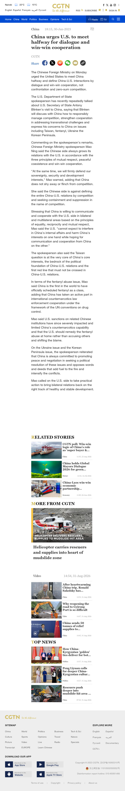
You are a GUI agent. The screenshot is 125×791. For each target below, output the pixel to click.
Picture (8, 742)
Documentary (112, 743)
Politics (33, 19)
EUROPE (25, 747)
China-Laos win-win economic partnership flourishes (77, 485)
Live (40, 742)
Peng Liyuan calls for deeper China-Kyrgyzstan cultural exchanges (76, 671)
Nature (74, 736)
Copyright (55, 783)
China (16, 19)
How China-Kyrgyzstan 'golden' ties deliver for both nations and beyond (76, 652)
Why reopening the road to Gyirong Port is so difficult (76, 606)
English (8, 10)
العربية (35, 10)
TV (105, 19)
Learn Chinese (45, 747)
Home (8, 19)
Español (17, 10)
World (24, 19)
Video (24, 742)
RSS (78, 10)
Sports (24, 736)
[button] (35, 538)
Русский (42, 10)
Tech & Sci (66, 19)
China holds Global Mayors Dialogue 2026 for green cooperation (76, 466)
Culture (8, 736)
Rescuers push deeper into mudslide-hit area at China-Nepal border (77, 690)
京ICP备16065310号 (110, 762)
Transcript (10, 747)
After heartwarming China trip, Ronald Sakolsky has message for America (77, 587)
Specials (75, 742)
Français (26, 10)
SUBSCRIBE (91, 10)
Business (43, 19)
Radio (95, 19)
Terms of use (37, 783)
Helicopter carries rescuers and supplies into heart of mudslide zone (59, 552)
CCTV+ (96, 748)
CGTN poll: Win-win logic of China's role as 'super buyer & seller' (77, 447)
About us (93, 783)
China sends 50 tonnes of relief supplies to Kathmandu (73, 626)
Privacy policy (74, 783)
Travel (57, 736)
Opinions (54, 19)
